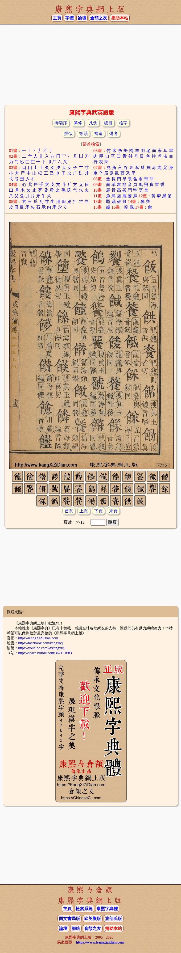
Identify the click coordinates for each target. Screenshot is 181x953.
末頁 (113, 511)
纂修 (78, 123)
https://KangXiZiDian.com (38, 638)
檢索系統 (84, 908)
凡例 (93, 123)
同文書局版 (69, 918)
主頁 (57, 18)
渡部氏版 (113, 918)
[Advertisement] (90, 66)
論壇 (82, 18)
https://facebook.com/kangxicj (40, 643)
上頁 (83, 511)
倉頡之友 (98, 18)
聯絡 (76, 928)
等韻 (83, 133)
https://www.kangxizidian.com (100, 942)
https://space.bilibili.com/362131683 (45, 653)
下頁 (98, 511)
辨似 (68, 133)
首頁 (69, 511)
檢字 (123, 123)
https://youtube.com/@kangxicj (41, 648)
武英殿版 (92, 918)
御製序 (60, 123)
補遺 (98, 133)
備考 (113, 133)
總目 (108, 123)
